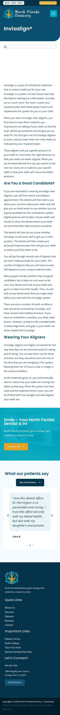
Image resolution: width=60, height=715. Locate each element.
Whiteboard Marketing (13, 705)
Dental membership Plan (18, 651)
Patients (9, 616)
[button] (8, 515)
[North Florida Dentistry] (21, 13)
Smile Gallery (12, 643)
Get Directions (14, 682)
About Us (10, 607)
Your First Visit (13, 647)
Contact (9, 625)
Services (9, 612)
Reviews (9, 620)
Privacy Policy (32, 705)
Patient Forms (12, 638)
